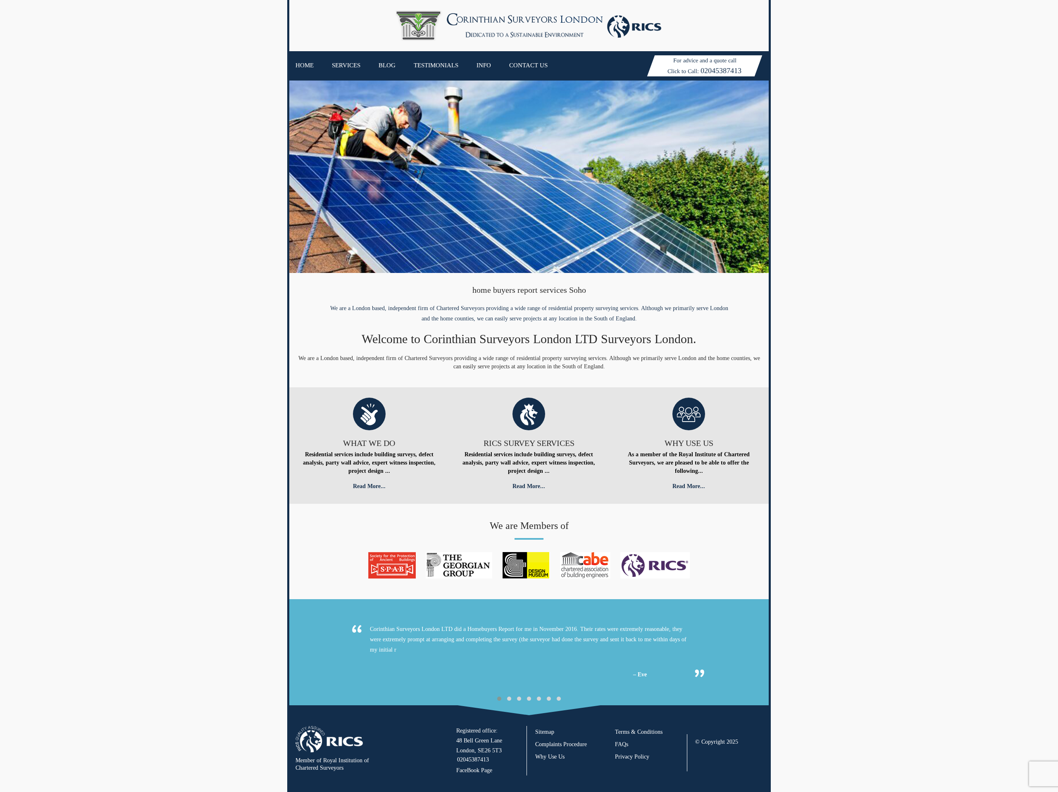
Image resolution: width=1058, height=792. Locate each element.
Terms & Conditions (638, 732)
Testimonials (436, 65)
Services (346, 65)
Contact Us (528, 65)
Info (484, 65)
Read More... (369, 486)
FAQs (621, 744)
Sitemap (544, 732)
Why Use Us (550, 757)
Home (304, 65)
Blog (387, 65)
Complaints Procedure (561, 744)
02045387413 (721, 70)
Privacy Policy (632, 757)
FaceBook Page (474, 770)
